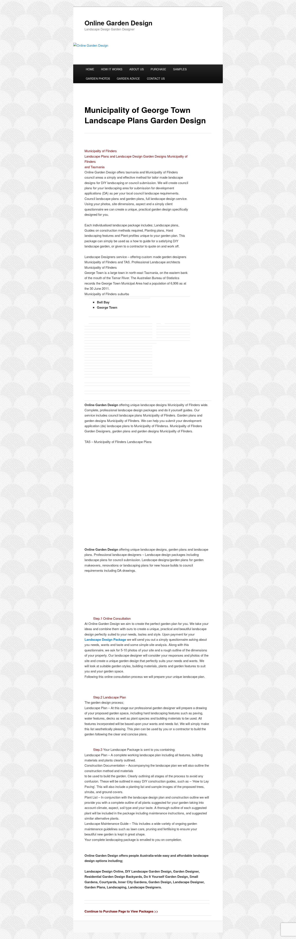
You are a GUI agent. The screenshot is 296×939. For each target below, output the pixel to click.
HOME (90, 69)
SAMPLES (180, 69)
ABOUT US (136, 69)
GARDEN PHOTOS (98, 78)
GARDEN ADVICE (128, 78)
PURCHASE (158, 69)
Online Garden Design (118, 22)
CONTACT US (156, 78)
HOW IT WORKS (111, 69)
